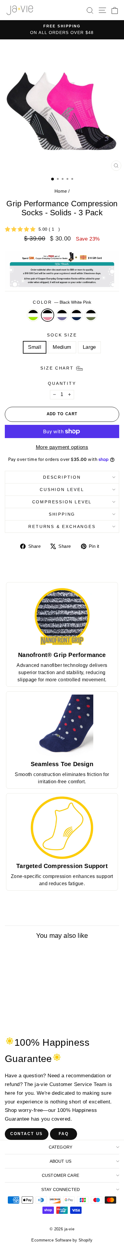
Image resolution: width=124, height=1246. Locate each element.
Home (60, 191)
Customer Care (60, 1175)
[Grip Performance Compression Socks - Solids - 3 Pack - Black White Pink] (24, 1024)
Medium (62, 347)
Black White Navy (76, 315)
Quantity (62, 383)
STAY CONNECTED (60, 1189)
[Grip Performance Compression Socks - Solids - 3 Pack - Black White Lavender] (31, 1024)
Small (34, 347)
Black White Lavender (62, 315)
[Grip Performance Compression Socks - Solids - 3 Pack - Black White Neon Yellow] (17, 1024)
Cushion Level (62, 489)
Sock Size (62, 335)
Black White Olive (91, 315)
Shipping (62, 514)
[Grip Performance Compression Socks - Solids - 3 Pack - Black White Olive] (45, 1024)
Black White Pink (48, 315)
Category (60, 1147)
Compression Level (62, 501)
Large (89, 347)
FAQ (64, 1133)
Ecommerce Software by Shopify (61, 1240)
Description (62, 477)
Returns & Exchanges (61, 526)
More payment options (62, 447)
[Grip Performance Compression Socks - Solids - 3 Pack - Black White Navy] (38, 1024)
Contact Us (26, 1133)
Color (62, 302)
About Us (60, 1161)
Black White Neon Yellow (33, 315)
